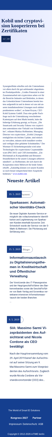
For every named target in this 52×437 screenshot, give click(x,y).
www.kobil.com (20, 174)
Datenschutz (30, 424)
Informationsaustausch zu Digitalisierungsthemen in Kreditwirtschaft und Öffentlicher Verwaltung (28, 267)
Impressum (15, 424)
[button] (46, 5)
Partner (37, 417)
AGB (40, 424)
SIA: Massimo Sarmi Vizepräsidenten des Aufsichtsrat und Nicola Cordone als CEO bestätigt (28, 337)
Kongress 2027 (19, 417)
